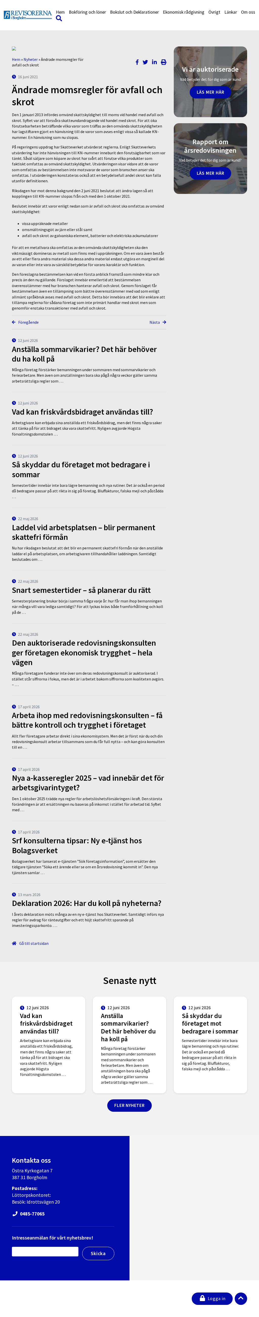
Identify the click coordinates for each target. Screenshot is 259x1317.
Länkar (230, 12)
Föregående (28, 322)
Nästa (155, 322)
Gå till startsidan (33, 943)
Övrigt (214, 12)
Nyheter (31, 59)
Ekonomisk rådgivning (183, 12)
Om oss (248, 12)
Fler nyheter (129, 1105)
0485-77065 (32, 1214)
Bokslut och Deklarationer (134, 12)
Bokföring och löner (87, 12)
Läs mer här (210, 92)
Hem (60, 12)
